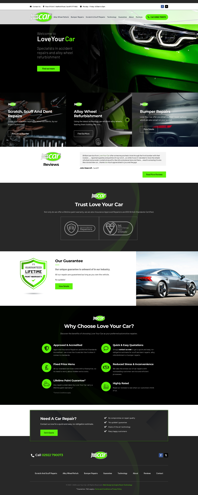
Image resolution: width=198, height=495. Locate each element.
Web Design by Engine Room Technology (117, 485)
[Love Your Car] (99, 452)
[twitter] (166, 6)
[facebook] (162, 6)
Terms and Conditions (103, 489)
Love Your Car (104, 155)
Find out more (48, 68)
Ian (106, 162)
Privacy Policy (117, 489)
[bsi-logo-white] (118, 222)
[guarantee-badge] (33, 259)
